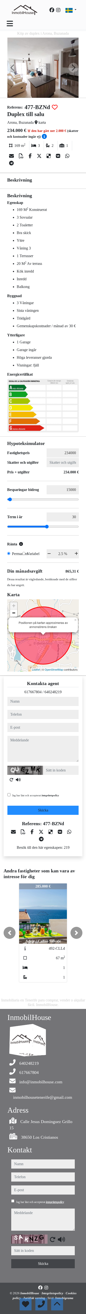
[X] (40, 156)
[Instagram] (58, 10)
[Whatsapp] (67, 156)
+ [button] (13, 606)
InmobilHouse (30, 1293)
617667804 (33, 692)
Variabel (33, 554)
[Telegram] (11, 163)
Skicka (43, 810)
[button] (10, 933)
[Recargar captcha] (11, 779)
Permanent (20, 554)
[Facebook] (51, 10)
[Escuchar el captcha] (18, 779)
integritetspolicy (50, 795)
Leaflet (36, 669)
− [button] (13, 613)
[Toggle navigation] (10, 23)
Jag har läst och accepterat (35, 795)
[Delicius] (49, 156)
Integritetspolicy (53, 1293)
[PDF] (22, 156)
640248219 (53, 692)
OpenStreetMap (54, 669)
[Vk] (58, 156)
